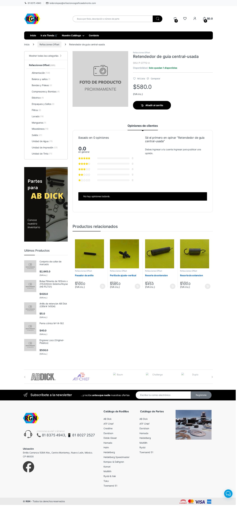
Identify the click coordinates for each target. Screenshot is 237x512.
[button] (228, 493)
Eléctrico (38, 97)
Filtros (36, 110)
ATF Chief (109, 423)
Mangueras (39, 122)
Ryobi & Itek (110, 476)
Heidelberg (109, 452)
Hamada (108, 442)
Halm (106, 447)
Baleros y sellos (41, 79)
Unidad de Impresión (45, 147)
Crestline (108, 428)
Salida (37, 135)
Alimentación (41, 72)
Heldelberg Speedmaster (116, 457)
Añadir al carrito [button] (102, 286)
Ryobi (142, 447)
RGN (28, 501)
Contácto (94, 35)
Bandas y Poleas (42, 85)
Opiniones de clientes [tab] (143, 125)
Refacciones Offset (49, 44)
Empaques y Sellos (43, 104)
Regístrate (201, 395)
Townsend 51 (110, 485)
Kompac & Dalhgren (114, 461)
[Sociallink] (28, 466)
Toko (106, 481)
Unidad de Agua (42, 141)
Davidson (108, 433)
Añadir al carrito (154, 105)
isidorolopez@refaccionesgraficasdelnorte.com (72, 3)
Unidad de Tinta (42, 153)
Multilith (107, 471)
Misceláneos (40, 128)
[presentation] (25, 377)
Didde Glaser (110, 438)
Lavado (38, 116)
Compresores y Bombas (46, 91)
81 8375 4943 (34, 3)
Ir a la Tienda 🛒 (49, 35)
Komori (107, 466)
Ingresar (178, 149)
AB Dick (108, 419)
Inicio (33, 35)
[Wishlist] (185, 18)
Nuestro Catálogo (71, 35)
